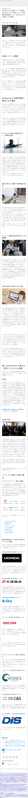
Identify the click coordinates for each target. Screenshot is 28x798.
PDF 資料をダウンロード (17, 552)
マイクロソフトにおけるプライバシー (10, 790)
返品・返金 (6, 777)
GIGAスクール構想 (9, 749)
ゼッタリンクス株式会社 (10, 526)
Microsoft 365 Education (9, 780)
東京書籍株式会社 (8, 529)
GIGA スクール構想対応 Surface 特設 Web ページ (15, 740)
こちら (5, 646)
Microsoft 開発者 (3, 786)
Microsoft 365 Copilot (13, 785)
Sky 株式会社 (7, 524)
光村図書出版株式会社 (9, 532)
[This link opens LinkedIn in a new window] (13, 23)
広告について (2, 797)
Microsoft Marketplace (18, 788)
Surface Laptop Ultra (15, 774)
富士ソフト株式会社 (9, 530)
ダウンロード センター (16, 776)
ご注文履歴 (11, 777)
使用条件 (24, 796)
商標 (27, 796)
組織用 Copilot (22, 774)
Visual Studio (16, 789)
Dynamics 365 (18, 784)
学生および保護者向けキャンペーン (15, 781)
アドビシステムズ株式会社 (10, 521)
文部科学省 (4, 751)
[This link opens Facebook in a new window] (3, 23)
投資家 (19, 790)
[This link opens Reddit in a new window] (10, 23)
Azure (14, 784)
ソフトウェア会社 (10, 789)
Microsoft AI (2, 784)
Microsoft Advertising (4, 785)
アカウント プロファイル (6, 776)
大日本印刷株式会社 (9, 527)
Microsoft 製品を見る (15, 775)
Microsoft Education (6, 779)
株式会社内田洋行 (8, 522)
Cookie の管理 (19, 796)
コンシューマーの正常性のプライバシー (8, 794)
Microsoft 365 (24, 784)
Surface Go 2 (15, 749)
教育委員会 (19, 749)
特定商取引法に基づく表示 (10, 796)
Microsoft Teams (21, 785)
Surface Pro (2, 774)
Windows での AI (7, 775)
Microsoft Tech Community (8, 788)
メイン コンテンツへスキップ (6, 0)
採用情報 (21, 789)
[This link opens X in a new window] (6, 23)
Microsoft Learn (10, 786)
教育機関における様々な (15, 745)
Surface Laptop (8, 774)
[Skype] (16, 23)
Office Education (17, 780)
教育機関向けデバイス (14, 779)
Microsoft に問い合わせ (21, 794)
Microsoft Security (8, 784)
